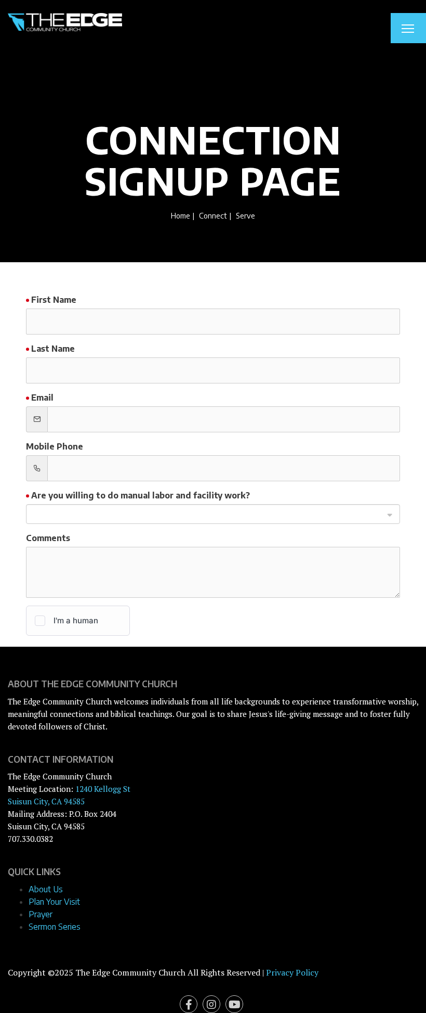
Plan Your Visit (54, 901)
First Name (53, 299)
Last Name (53, 348)
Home (180, 215)
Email (42, 397)
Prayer (40, 914)
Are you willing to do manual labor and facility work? (140, 495)
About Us (46, 889)
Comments (48, 538)
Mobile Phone (54, 446)
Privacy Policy (292, 972)
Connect (213, 215)
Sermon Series (55, 926)
